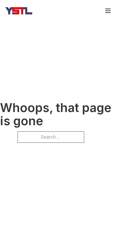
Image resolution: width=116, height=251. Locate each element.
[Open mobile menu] (108, 11)
